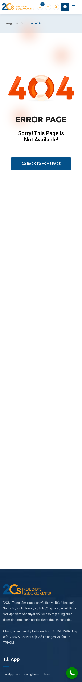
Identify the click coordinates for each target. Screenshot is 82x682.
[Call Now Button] (72, 673)
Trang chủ (10, 23)
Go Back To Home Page (41, 164)
